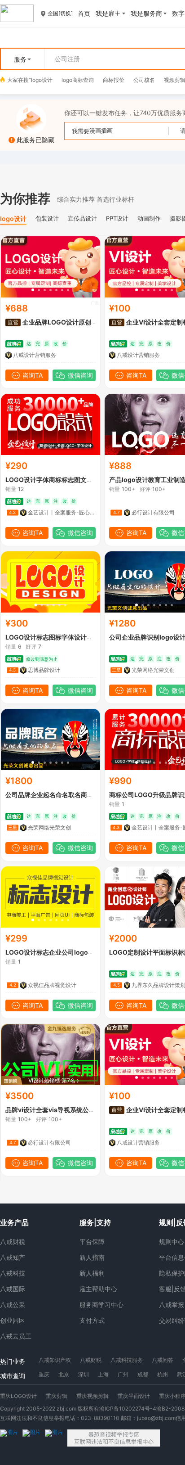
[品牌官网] (54, 1438)
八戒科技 (12, 1273)
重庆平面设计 (134, 1396)
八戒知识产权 (55, 1360)
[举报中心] (113, 1438)
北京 (63, 1374)
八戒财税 (12, 1241)
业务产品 (14, 1222)
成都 (142, 1374)
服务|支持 (95, 1222)
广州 (123, 1374)
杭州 (162, 1374)
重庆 (44, 1374)
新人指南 (92, 1257)
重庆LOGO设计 (18, 1396)
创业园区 (12, 1320)
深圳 (83, 1374)
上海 (103, 1374)
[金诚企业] (31, 1438)
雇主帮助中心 (98, 1289)
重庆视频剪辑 (92, 1396)
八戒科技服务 (126, 1360)
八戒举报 (171, 1304)
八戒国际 (12, 1289)
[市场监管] (9, 1438)
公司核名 (144, 80)
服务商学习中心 (101, 1304)
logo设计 (42, 80)
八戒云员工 (15, 1336)
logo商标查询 (78, 80)
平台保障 (92, 1241)
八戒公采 (12, 1304)
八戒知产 (12, 1257)
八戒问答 (162, 1360)
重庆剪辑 (56, 1396)
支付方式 (92, 1320)
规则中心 (171, 1241)
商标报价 (113, 80)
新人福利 (92, 1273)
